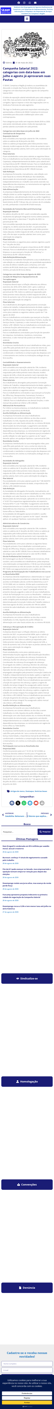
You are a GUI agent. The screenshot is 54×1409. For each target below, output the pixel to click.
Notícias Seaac (41, 791)
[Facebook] (19, 3)
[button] (12, 803)
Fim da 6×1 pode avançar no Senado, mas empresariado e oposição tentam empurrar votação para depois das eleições (27, 871)
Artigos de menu (18, 791)
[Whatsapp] (30, 3)
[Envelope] (35, 3)
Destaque (30, 791)
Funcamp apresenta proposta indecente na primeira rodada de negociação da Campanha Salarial (25, 895)
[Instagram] (24, 3)
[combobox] (19, 832)
